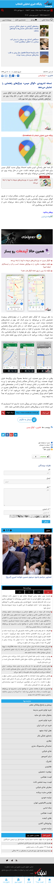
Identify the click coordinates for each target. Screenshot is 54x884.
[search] (2, 11)
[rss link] (16, 860)
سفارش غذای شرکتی (43, 787)
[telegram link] (12, 860)
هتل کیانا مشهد (45, 730)
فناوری (38, 427)
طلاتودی (48, 766)
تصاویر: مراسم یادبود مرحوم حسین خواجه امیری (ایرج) (28, 577)
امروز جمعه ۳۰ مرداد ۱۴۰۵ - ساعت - (37, 10)
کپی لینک (45, 412)
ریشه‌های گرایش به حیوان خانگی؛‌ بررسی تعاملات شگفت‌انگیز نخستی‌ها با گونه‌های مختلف (24, 28)
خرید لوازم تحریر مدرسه (42, 710)
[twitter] (3, 434)
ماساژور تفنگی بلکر (44, 735)
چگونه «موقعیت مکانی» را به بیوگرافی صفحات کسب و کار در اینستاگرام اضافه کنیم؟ (26, 265)
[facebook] (7, 434)
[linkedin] (15, 434)
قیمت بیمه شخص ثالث (42, 782)
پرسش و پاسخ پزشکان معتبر (40, 704)
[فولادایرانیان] (27, 221)
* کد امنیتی (46, 509)
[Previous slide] (11, 530)
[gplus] (11, 434)
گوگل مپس (30, 427)
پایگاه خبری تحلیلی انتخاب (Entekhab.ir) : (37, 135)
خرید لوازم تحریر (45, 720)
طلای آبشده (46, 818)
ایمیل (48, 478)
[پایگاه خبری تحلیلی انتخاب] (48, 4)
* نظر (48, 487)
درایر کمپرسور (46, 756)
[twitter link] (7, 860)
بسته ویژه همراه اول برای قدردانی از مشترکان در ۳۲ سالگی (31, 850)
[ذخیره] (10, 76)
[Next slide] (4, 530)
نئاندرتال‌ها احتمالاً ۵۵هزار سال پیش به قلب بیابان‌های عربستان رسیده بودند (23, 54)
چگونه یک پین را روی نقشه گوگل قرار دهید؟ (36, 270)
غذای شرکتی (46, 751)
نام (49, 469)
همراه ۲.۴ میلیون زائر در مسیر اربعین (38, 847)
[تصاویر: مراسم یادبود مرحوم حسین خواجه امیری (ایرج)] (27, 554)
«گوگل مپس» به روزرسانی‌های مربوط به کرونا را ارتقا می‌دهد (20, 181)
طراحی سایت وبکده (43, 792)
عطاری (48, 740)
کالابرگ (48, 761)
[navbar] (51, 10)
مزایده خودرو (46, 797)
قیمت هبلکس (46, 777)
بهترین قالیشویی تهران (42, 802)
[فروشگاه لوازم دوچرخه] (27, 236)
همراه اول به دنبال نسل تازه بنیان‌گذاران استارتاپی (34, 843)
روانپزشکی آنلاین (44, 823)
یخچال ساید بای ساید (42, 715)
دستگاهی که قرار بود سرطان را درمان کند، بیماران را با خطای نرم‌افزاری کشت (24, 40)
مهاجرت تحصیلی (45, 771)
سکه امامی (47, 807)
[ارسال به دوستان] (6, 76)
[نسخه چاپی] (2, 76)
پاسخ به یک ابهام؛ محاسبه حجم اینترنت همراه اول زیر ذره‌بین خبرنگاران (27, 839)
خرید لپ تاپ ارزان (44, 725)
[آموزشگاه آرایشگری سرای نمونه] (27, 251)
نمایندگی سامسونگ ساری (41, 746)
